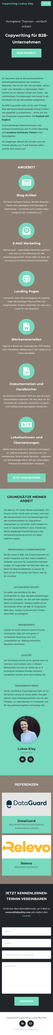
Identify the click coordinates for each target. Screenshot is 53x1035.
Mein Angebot (26, 53)
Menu (45, 3)
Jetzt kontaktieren (26, 477)
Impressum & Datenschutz (26, 1029)
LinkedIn (26, 916)
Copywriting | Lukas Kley (17, 3)
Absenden (26, 1001)
